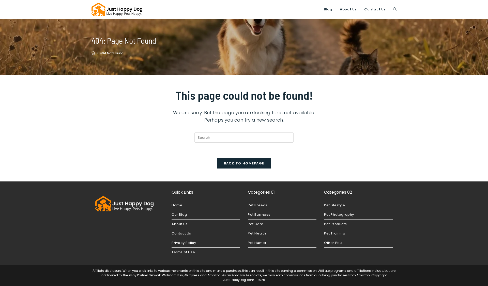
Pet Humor (257, 242)
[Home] (93, 53)
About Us (180, 224)
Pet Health (257, 233)
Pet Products (335, 224)
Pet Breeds (257, 205)
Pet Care (256, 224)
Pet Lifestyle (334, 205)
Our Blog (179, 214)
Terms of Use (183, 252)
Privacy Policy (184, 242)
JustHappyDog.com (238, 280)
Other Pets (333, 242)
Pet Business (259, 214)
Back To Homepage (244, 163)
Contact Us (181, 233)
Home (177, 205)
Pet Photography (339, 214)
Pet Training (334, 233)
